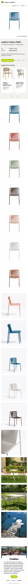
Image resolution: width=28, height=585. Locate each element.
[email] (20, 60)
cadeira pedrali (19, 44)
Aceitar (14, 576)
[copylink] (25, 60)
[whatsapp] (23, 60)
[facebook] (15, 60)
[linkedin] (18, 60)
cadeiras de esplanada (8, 44)
